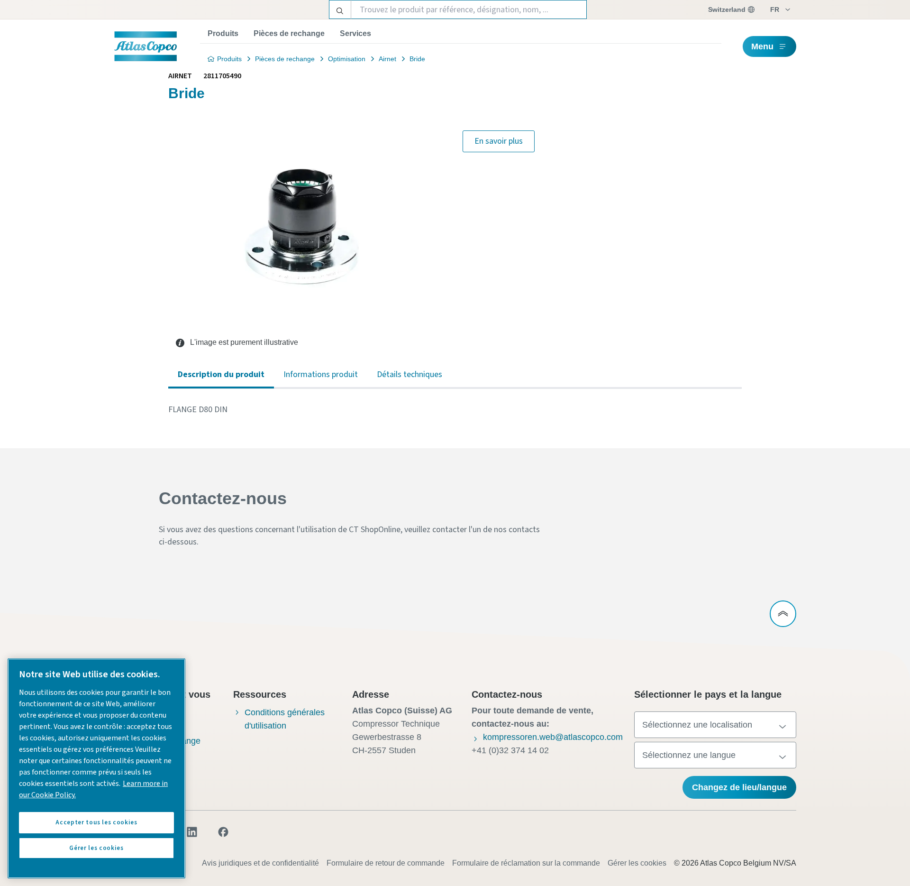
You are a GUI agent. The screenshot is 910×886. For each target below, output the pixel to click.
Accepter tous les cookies (96, 822)
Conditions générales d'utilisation (285, 719)
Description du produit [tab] (221, 374)
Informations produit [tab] (320, 374)
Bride (417, 59)
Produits (223, 33)
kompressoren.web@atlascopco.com (553, 737)
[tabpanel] (455, 410)
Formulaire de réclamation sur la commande (526, 863)
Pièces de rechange (289, 33)
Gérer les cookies (637, 863)
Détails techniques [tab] (409, 374)
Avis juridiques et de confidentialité (260, 863)
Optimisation (346, 59)
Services (355, 33)
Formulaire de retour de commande (386, 863)
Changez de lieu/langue (739, 787)
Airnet (387, 59)
